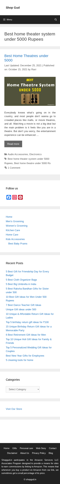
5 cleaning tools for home (19, 360)
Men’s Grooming (15, 221)
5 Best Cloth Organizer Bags (21, 279)
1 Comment (14, 167)
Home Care (12, 234)
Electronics (35, 154)
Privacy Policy (39, 453)
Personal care (26, 448)
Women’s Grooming (16, 225)
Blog (51, 453)
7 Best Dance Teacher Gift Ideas (23, 305)
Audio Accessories (18, 154)
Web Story (41, 448)
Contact (52, 448)
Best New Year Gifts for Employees (25, 355)
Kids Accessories (15, 239)
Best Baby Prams (17, 243)
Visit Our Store (14, 409)
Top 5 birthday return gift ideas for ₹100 (27, 322)
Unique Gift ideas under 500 (21, 309)
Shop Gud (13, 7)
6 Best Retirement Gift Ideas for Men (26, 334)
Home (9, 216)
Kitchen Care (13, 230)
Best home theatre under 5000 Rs (32, 163)
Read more (13, 144)
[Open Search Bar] (55, 19)
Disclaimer (12, 453)
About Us (24, 453)
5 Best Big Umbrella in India (21, 284)
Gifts (14, 448)
